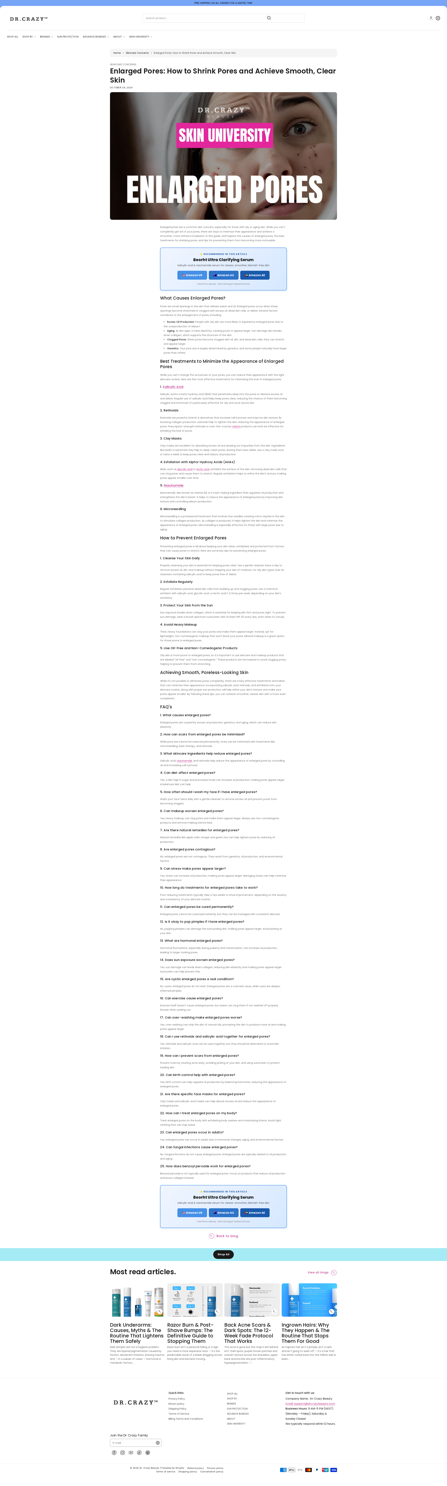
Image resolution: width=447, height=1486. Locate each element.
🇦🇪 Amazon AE (255, 275)
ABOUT (231, 1419)
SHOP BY (232, 1398)
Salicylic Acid (173, 387)
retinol (236, 426)
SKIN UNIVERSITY (236, 1423)
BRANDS (231, 1403)
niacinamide (184, 760)
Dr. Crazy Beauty (149, 1467)
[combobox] (208, 18)
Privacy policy (215, 1468)
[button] (438, 18)
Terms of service (165, 1471)
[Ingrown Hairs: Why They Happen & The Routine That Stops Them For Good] (332, 1311)
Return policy (176, 1404)
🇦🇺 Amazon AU (223, 275)
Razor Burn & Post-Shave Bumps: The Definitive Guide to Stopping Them (190, 1333)
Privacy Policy (176, 1398)
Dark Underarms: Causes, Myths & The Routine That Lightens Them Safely (137, 1333)
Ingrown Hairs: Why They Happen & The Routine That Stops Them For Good (306, 1333)
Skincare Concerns (137, 53)
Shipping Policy (177, 1408)
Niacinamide (174, 485)
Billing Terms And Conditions (185, 1419)
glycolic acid (185, 469)
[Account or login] (431, 18)
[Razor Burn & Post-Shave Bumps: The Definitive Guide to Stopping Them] (217, 1311)
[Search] (269, 18)
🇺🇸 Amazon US (192, 275)
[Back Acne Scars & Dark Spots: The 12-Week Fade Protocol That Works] (274, 1311)
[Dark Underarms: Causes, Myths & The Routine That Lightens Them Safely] (160, 1311)
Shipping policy (187, 1471)
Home (117, 53)
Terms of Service (178, 1413)
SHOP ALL (232, 1393)
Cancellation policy (212, 1471)
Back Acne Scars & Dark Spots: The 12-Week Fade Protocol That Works (248, 1333)
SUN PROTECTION (237, 1408)
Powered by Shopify (173, 1467)
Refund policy (196, 1468)
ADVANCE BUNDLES (238, 1413)
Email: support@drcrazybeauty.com (310, 1404)
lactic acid (202, 469)
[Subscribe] (158, 1443)
